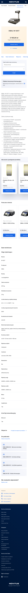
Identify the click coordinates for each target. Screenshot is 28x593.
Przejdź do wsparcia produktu (18, 430)
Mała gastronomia (5, 516)
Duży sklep (3, 514)
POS (25, 5)
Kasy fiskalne (4, 5)
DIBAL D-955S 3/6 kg (8, 223)
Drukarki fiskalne (11, 5)
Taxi (2, 541)
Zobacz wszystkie (5, 438)
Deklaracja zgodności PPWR (7, 569)
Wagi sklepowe (20, 5)
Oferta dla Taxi (4, 523)
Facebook (6, 576)
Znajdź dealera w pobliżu (7, 556)
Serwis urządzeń (7, 498)
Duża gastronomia (5, 518)
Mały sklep (3, 512)
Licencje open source (6, 567)
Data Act (3, 565)
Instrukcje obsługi (7, 496)
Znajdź (14, 72)
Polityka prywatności (6, 563)
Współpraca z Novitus (6, 558)
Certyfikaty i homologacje (9, 493)
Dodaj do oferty (14, 44)
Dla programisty (7, 501)
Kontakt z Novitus (5, 561)
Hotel (2, 521)
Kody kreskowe (4, 539)
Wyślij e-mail (4, 482)
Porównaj (15, 48)
